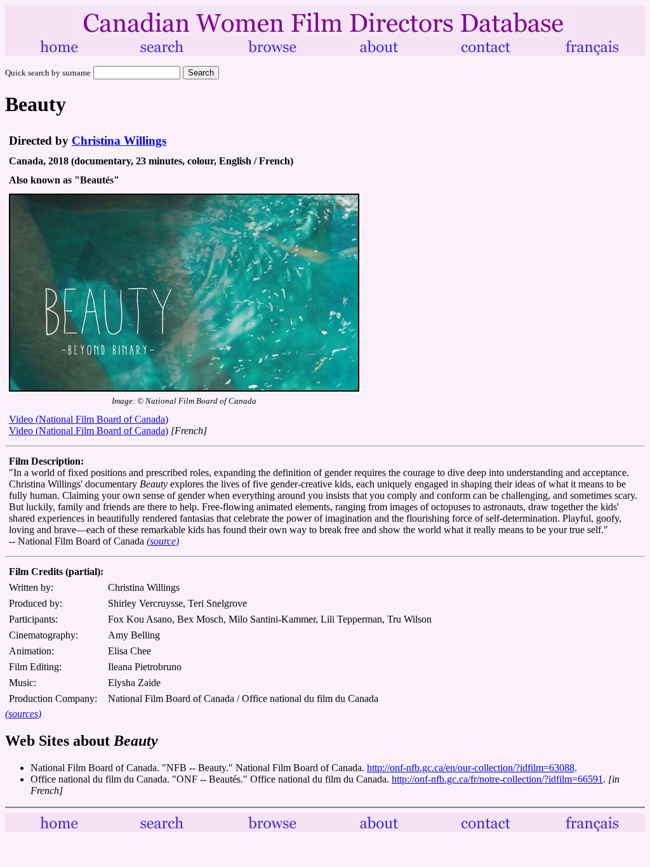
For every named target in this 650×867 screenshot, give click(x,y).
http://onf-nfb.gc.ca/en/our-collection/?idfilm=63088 (470, 767)
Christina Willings (119, 140)
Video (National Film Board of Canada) (88, 419)
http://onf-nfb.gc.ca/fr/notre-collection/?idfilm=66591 (497, 779)
